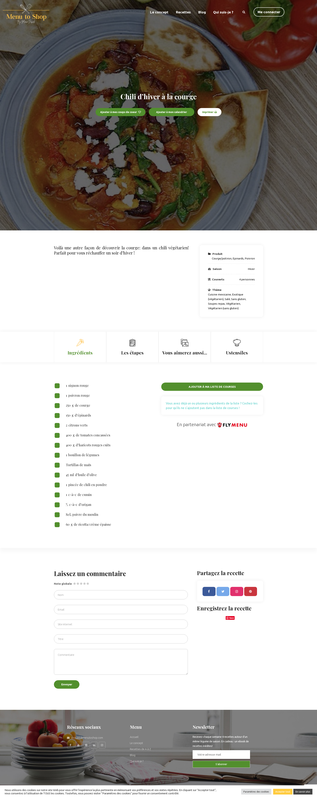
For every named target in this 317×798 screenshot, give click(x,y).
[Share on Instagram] (236, 591)
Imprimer (208, 112)
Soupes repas (216, 303)
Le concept (136, 743)
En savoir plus (303, 791)
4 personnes (247, 279)
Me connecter (269, 12)
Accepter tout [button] (282, 791)
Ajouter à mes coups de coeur (118, 112)
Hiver (251, 268)
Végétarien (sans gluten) (223, 308)
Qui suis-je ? (223, 12)
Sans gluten (238, 299)
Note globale (63, 583)
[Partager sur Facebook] (209, 591)
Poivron (250, 258)
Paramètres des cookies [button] (256, 791)
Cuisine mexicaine (219, 294)
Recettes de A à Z (140, 749)
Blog (202, 12)
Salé (227, 299)
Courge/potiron (222, 258)
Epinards (238, 258)
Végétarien (233, 303)
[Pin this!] (250, 591)
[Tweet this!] (222, 591)
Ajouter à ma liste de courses (212, 386)
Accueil (134, 736)
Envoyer (66, 684)
